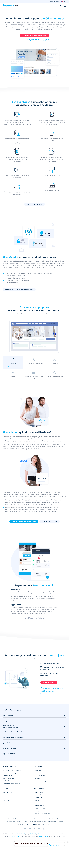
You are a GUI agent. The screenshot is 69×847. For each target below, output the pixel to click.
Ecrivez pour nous (39, 808)
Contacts (36, 800)
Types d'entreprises (40, 775)
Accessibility (36, 824)
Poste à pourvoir (39, 803)
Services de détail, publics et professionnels (11, 726)
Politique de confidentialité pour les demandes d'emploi (40, 821)
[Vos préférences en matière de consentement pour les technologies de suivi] (66, 844)
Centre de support (8, 792)
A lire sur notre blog (13, 367)
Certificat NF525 (46, 824)
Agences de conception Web (42, 813)
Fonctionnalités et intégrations (11, 773)
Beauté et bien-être (9, 715)
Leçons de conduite (9, 754)
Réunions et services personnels (13, 737)
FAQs (4, 797)
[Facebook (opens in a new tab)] (25, 829)
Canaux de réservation (9, 775)
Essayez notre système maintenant (35, 35)
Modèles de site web (8, 778)
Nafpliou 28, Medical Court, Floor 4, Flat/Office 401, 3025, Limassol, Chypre (31, 833)
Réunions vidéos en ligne (34, 204)
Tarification (37, 770)
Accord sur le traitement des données (53, 819)
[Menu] (65, 6)
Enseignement (7, 721)
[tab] (13, 363)
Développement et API (40, 778)
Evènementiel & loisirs (10, 748)
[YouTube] (39, 829)
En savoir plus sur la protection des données (19, 289)
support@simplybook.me (15, 836)
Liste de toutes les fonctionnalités (12, 770)
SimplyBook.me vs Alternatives (11, 783)
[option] (34, 336)
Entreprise (37, 773)
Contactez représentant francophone (24, 521)
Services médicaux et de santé (13, 732)
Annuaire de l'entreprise (41, 781)
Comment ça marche (8, 795)
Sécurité (61, 821)
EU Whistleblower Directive (43, 838)
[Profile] (60, 5)
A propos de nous (39, 795)
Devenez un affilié (39, 811)
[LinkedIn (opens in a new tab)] (34, 829)
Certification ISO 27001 (24, 824)
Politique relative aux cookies (14, 821)
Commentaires (38, 792)
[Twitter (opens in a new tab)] (30, 829)
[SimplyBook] (10, 6)
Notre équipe (38, 797)
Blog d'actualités (39, 805)
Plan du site (6, 803)
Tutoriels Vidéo (7, 800)
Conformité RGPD (18, 819)
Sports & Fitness (8, 743)
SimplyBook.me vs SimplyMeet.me (12, 781)
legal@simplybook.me (43, 836)
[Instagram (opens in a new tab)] (44, 829)
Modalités (7, 819)
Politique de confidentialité (32, 819)
